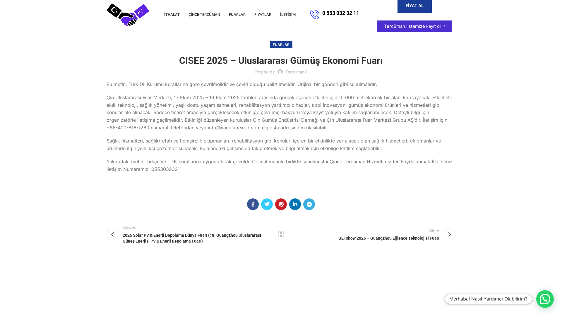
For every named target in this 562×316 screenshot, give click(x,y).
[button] (545, 299)
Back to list (281, 234)
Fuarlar (281, 44)
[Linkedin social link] (295, 204)
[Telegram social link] (309, 204)
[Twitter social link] (267, 204)
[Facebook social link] (253, 204)
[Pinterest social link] (281, 204)
